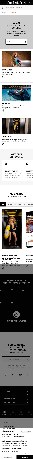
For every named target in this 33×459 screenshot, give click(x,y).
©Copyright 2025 (9, 422)
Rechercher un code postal (14, 7)
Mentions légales (9, 426)
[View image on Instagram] (9, 295)
